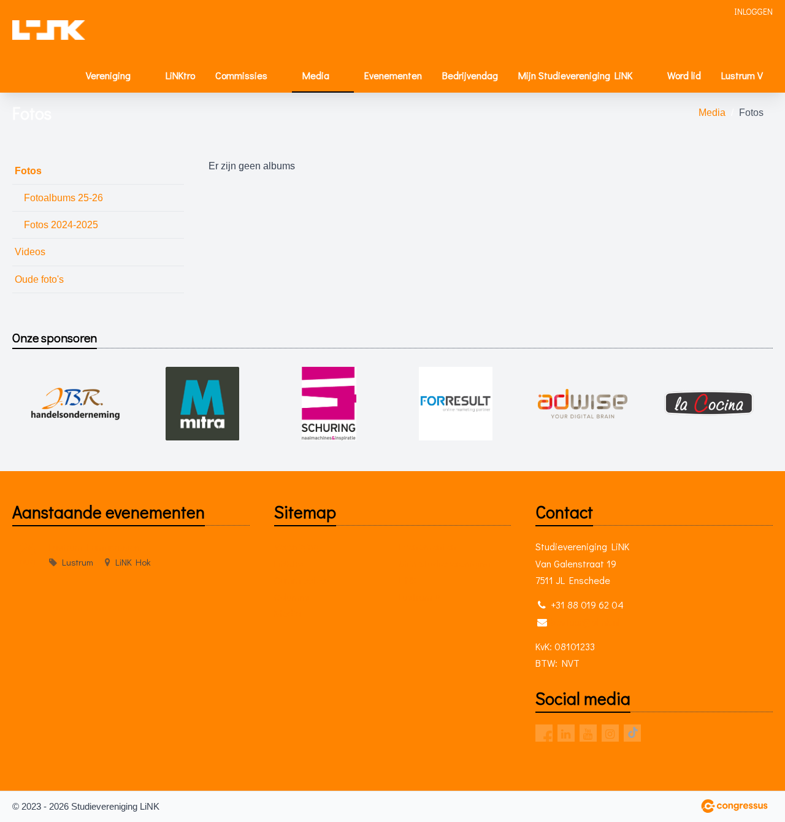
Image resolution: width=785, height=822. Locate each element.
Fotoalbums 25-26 (63, 198)
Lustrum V (742, 75)
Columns (292, 596)
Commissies (241, 75)
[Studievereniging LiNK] (49, 30)
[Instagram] (610, 733)
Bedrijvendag (470, 75)
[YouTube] (588, 733)
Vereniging (108, 75)
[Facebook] (544, 733)
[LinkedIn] (566, 733)
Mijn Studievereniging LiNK (575, 75)
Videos (30, 252)
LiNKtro (180, 75)
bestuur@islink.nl (585, 621)
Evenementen (393, 75)
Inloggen (753, 11)
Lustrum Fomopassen (94, 546)
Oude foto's (39, 279)
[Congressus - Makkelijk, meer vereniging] (734, 806)
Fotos (28, 171)
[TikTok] (632, 733)
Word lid (684, 75)
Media (315, 75)
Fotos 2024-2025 (61, 225)
